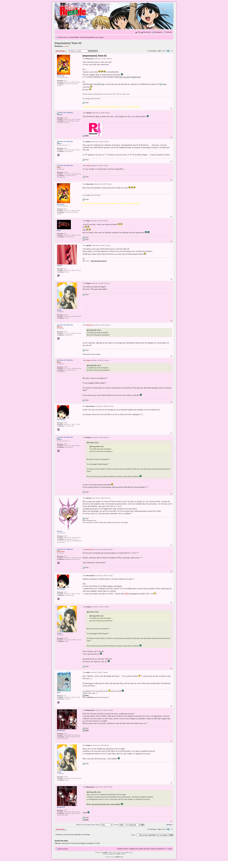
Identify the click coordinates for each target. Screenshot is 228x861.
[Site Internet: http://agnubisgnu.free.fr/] (58, 275)
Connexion (168, 32)
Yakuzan (88, 113)
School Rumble (74, 37)
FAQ (138, 32)
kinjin (88, 220)
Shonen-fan (89, 58)
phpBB (105, 852)
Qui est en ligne (61, 841)
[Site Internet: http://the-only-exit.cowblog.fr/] (58, 155)
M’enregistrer (158, 32)
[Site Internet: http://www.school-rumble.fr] (58, 338)
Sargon (88, 283)
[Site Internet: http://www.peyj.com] (58, 429)
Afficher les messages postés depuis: (88, 824)
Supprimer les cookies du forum (139, 848)
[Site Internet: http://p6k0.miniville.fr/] (58, 562)
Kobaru (88, 141)
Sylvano (88, 498)
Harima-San (90, 549)
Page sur (162, 51)
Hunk (87, 672)
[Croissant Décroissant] (136, 824)
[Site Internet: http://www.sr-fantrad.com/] (58, 702)
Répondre (58, 50)
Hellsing (88, 325)
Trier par (116, 824)
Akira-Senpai (90, 406)
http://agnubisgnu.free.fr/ (99, 261)
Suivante (169, 824)
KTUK (118, 854)
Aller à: (133, 835)
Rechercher (147, 32)
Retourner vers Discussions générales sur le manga (73, 834)
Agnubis (88, 245)
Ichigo (88, 165)
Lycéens (66, 46)
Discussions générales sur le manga (91, 37)
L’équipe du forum (122, 848)
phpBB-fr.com (119, 857)
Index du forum (63, 37)
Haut (171, 108)
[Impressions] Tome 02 (68, 43)
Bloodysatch (90, 710)
